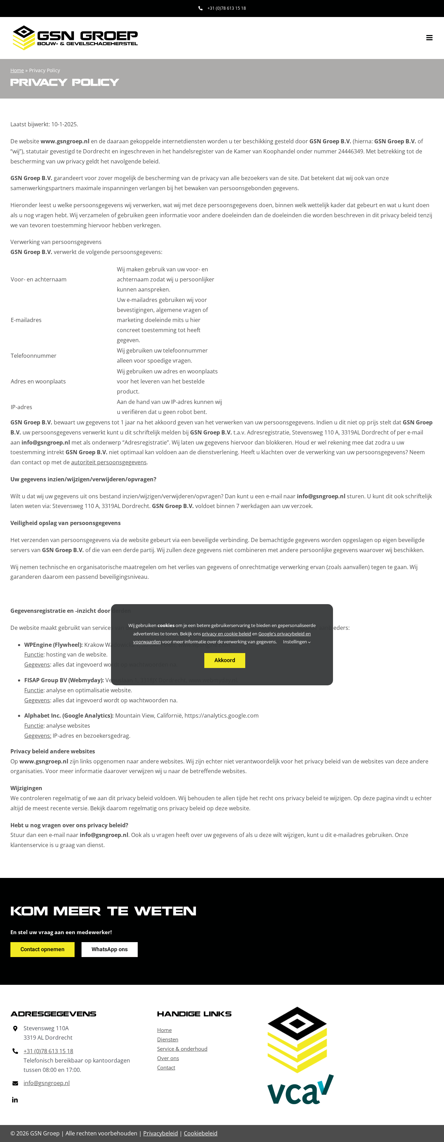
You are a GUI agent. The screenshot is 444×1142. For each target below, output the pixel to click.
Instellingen (295, 641)
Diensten (167, 1039)
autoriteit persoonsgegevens (109, 462)
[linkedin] (15, 1099)
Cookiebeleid (200, 1133)
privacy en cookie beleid (226, 634)
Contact (166, 1067)
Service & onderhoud (182, 1048)
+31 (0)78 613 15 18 (48, 1051)
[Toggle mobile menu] (430, 37)
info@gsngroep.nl (47, 1083)
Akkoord (224, 660)
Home (17, 70)
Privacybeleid (160, 1133)
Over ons (168, 1058)
